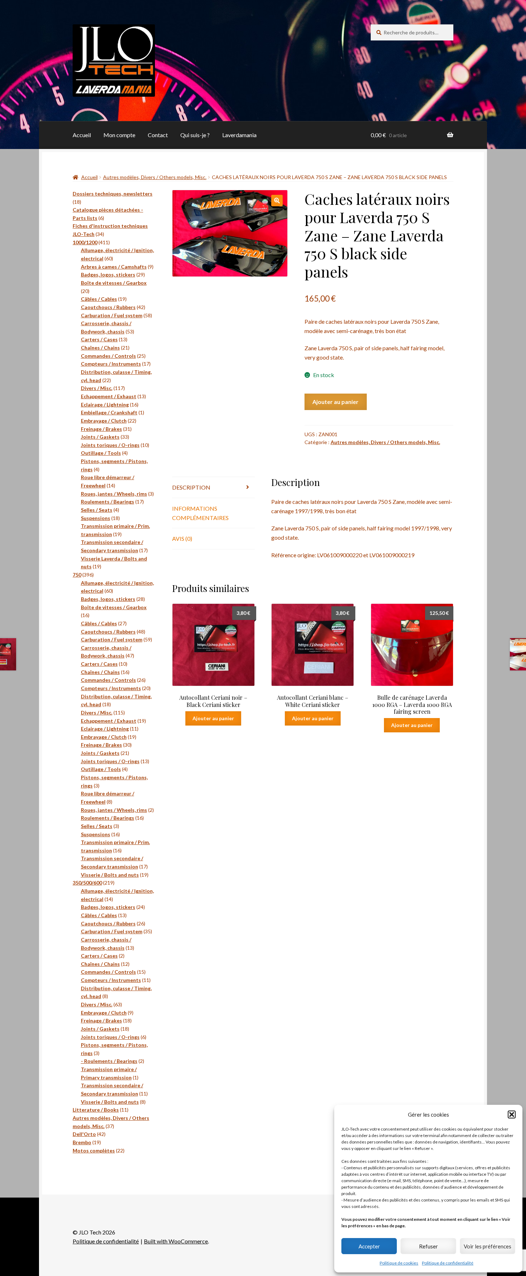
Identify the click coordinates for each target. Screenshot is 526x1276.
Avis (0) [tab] (182, 538)
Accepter (369, 1246)
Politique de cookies (399, 1263)
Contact (158, 134)
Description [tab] (191, 487)
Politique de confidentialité (447, 1263)
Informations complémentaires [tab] (200, 513)
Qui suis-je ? (195, 134)
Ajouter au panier (335, 401)
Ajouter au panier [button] (213, 718)
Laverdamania (239, 134)
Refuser (428, 1246)
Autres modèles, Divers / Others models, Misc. (154, 177)
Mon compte (119, 134)
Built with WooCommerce (176, 1241)
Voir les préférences (487, 1246)
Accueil (82, 134)
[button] (511, 1114)
